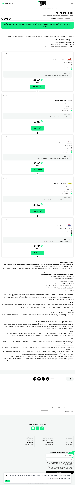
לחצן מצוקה (50, 442)
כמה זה (72, 9)
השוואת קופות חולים (48, 439)
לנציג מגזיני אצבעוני (37, 25)
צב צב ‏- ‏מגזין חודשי (61, 142)
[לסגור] (6, 475)
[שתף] (6, 53)
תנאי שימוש (69, 442)
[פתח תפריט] (72, 3)
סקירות (55, 9)
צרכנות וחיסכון (49, 444)
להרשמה (59, 472)
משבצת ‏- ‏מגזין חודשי (60, 183)
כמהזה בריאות (49, 437)
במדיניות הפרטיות (56, 479)
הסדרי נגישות (69, 444)
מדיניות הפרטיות (44, 410)
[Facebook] (43, 379)
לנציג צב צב (37, 169)
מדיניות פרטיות (68, 446)
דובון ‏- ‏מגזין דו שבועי (60, 100)
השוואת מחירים (68, 437)
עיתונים (67, 9)
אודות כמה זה (69, 439)
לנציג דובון (37, 128)
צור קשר (70, 440)
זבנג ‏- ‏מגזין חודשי (61, 225)
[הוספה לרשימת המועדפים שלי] (3, 53)
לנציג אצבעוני (37, 86)
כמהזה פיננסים (29, 442)
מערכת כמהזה (60, 19)
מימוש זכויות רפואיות (47, 440)
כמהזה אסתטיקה (29, 437)
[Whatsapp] (34, 379)
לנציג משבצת (37, 211)
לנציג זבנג (37, 252)
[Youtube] (33, 428)
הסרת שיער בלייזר (29, 440)
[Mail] (47, 379)
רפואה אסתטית (29, 439)
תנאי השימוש (57, 462)
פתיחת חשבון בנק (29, 444)
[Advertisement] (48, 394)
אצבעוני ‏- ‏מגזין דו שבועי (60, 59)
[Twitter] (39, 379)
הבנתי (7, 481)
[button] (42, 80)
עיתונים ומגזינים (61, 9)
